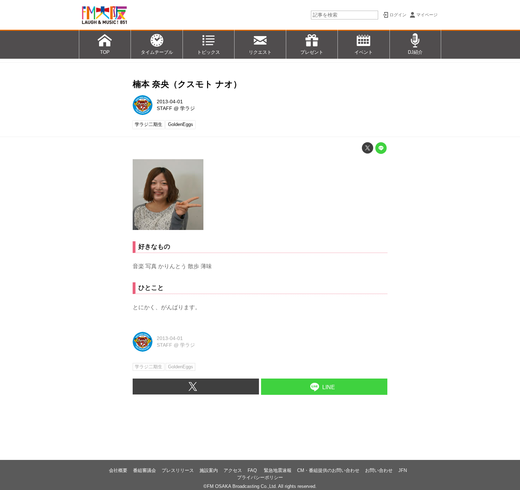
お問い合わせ (379, 470)
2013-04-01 (170, 101)
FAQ (253, 470)
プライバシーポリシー (260, 477)
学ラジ (187, 108)
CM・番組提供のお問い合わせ (328, 470)
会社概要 (118, 470)
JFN (402, 470)
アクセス (233, 470)
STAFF (164, 108)
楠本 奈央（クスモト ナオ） (187, 84)
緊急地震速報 (277, 470)
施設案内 (209, 470)
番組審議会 (144, 470)
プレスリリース (178, 470)
